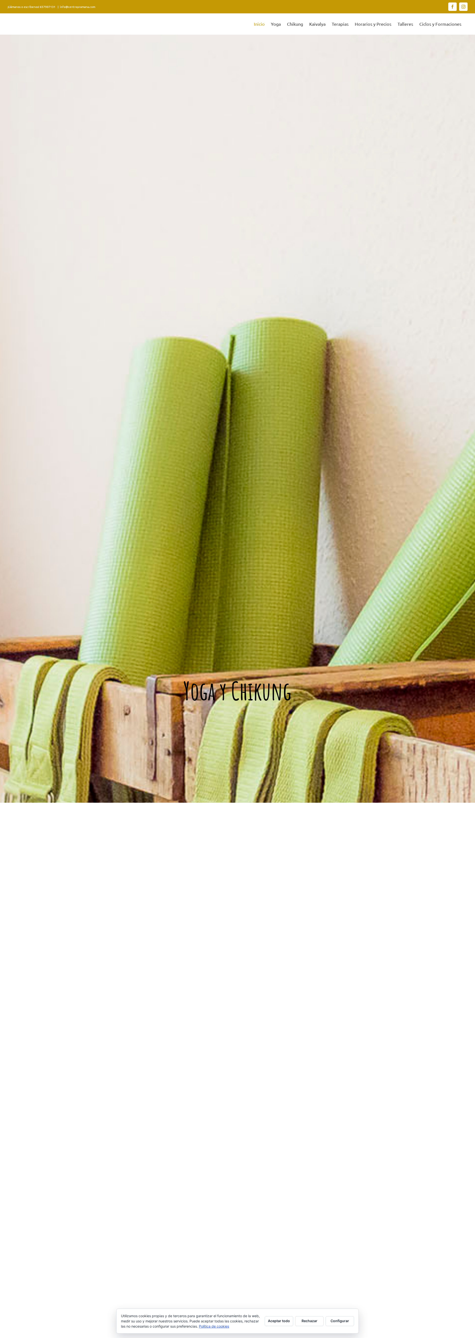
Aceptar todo (279, 1321)
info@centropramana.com (77, 7)
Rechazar (309, 1321)
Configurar (340, 1321)
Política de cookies (214, 1326)
